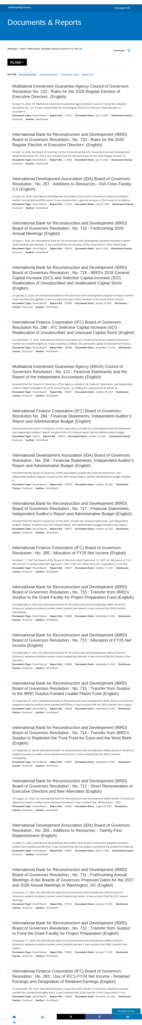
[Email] (14, 1016)
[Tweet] (71, 1016)
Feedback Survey (126, 1011)
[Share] (99, 1016)
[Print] (43, 1016)
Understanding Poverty (19, 7)
